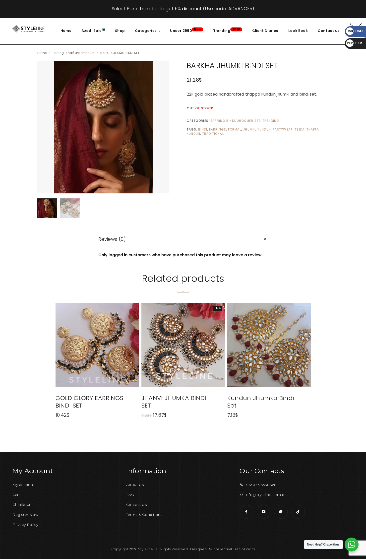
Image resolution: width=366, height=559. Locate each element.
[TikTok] (297, 511)
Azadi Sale (93, 30)
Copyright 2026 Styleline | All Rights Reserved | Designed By (162, 549)
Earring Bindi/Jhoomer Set (74, 53)
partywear (283, 129)
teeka (300, 129)
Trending (226, 30)
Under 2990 (185, 30)
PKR (354, 42)
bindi (202, 129)
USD (355, 30)
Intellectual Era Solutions (234, 549)
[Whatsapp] (280, 511)
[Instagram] (263, 511)
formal (234, 129)
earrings (217, 129)
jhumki (249, 129)
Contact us (328, 30)
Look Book (298, 30)
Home (66, 30)
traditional (213, 134)
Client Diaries (265, 30)
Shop (120, 30)
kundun (264, 129)
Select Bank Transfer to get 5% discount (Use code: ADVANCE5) (183, 8)
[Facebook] (246, 511)
